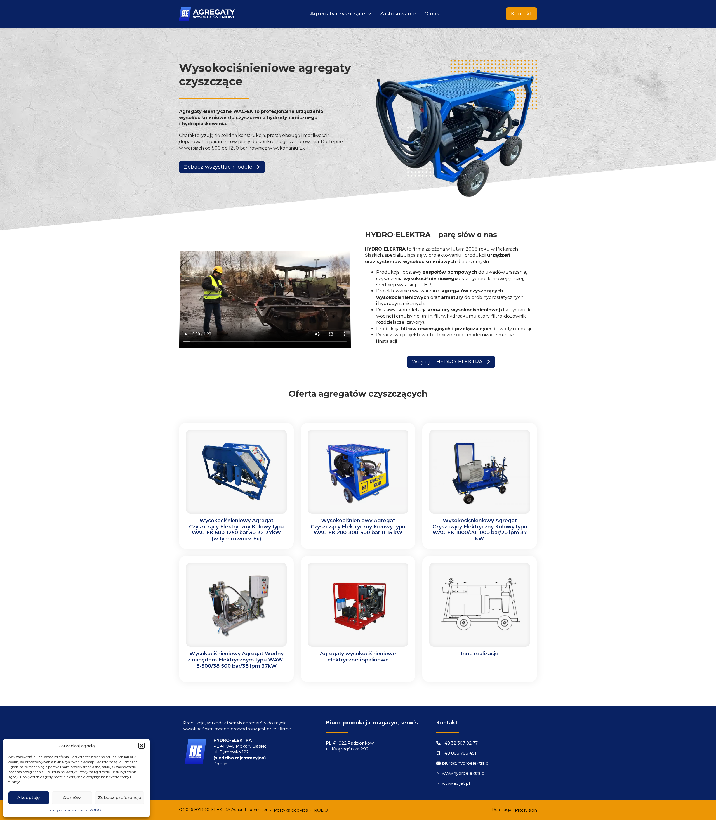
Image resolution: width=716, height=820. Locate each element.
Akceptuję (28, 797)
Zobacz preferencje (119, 797)
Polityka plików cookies (68, 810)
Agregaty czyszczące (337, 14)
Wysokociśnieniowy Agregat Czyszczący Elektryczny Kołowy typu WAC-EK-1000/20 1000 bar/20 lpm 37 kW (479, 529)
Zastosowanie (398, 14)
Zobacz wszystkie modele (218, 167)
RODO (95, 810)
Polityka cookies (291, 810)
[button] (141, 745)
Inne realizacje (479, 654)
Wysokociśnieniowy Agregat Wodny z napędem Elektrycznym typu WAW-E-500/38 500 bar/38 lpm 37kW (236, 660)
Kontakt (521, 14)
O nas (431, 14)
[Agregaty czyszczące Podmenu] (369, 13)
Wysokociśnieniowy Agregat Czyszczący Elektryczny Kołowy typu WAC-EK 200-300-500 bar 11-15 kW (358, 526)
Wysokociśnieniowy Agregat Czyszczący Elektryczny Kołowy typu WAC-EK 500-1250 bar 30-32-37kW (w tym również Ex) (236, 529)
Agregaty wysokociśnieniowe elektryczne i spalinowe (358, 657)
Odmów (72, 797)
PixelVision (526, 810)
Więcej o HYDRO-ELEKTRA (447, 362)
